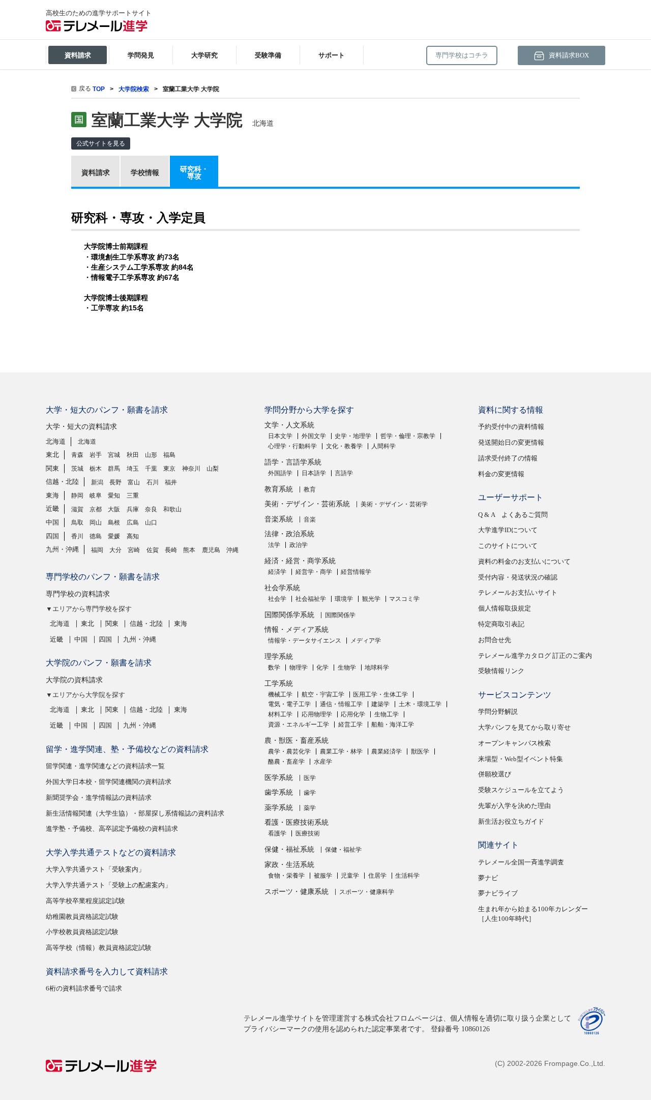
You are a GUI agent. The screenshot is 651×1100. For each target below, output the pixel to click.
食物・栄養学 (286, 875)
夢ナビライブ (498, 893)
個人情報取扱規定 (504, 608)
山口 (151, 522)
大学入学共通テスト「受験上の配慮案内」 (108, 885)
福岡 (97, 550)
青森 (77, 454)
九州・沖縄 (62, 549)
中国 (52, 522)
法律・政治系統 (289, 534)
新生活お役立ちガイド (511, 821)
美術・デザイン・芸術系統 (307, 504)
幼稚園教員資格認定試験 (82, 916)
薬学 (310, 808)
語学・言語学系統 (292, 462)
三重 (133, 495)
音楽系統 (278, 519)
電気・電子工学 (289, 704)
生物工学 (386, 714)
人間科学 (383, 446)
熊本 (189, 550)
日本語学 (314, 473)
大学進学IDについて (508, 530)
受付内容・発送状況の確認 (517, 577)
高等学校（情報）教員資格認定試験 (99, 947)
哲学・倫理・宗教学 (407, 436)
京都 (96, 509)
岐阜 (96, 495)
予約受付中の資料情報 (511, 426)
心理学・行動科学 (292, 446)
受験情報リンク (501, 671)
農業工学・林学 (341, 751)
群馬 (114, 468)
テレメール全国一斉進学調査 (521, 862)
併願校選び (494, 774)
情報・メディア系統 (296, 629)
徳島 (96, 536)
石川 (152, 482)
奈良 (151, 509)
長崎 (171, 550)
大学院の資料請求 (74, 680)
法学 (274, 544)
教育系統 (278, 489)
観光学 (371, 598)
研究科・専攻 (194, 172)
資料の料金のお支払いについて (524, 561)
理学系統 (278, 656)
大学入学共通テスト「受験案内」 (95, 869)
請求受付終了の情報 (508, 458)
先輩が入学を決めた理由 (514, 805)
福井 (171, 482)
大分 (115, 550)
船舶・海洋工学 (392, 724)
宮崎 (134, 550)
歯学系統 (278, 792)
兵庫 (133, 509)
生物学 (347, 667)
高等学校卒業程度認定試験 (85, 901)
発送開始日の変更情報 (511, 442)
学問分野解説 (498, 711)
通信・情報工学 (341, 704)
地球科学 (377, 667)
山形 (151, 454)
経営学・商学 (313, 571)
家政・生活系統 (289, 865)
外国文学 (314, 436)
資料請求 (95, 172)
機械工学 (280, 694)
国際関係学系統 (289, 615)
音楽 (310, 519)
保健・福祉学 (343, 849)
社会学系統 (282, 588)
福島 (169, 454)
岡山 (96, 522)
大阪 (114, 509)
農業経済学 (386, 751)
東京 (169, 468)
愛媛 (114, 536)
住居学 (377, 875)
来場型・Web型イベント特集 (520, 759)
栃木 (96, 468)
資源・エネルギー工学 (298, 724)
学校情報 (145, 172)
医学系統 (278, 777)
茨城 (77, 468)
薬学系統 (278, 808)
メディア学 (365, 640)
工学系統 (278, 683)
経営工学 (350, 724)
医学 (310, 777)
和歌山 (172, 509)
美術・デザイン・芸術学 (394, 504)
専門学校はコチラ (461, 55)
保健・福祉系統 (289, 849)
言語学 (344, 473)
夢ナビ (488, 878)
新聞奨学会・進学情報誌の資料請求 (99, 797)
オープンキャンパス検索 (514, 743)
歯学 (310, 792)
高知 (133, 536)
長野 (115, 482)
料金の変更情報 (501, 474)
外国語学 (280, 473)
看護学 (277, 833)
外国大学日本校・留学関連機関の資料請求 (108, 782)
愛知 (114, 495)
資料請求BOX (568, 55)
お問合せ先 (494, 640)
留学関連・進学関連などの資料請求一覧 (105, 766)
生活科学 (407, 875)
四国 (52, 536)
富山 (134, 482)
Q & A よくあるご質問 (513, 514)
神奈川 (191, 468)
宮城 (114, 454)
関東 (52, 468)
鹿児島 (211, 550)
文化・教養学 (344, 446)
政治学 (298, 544)
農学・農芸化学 (289, 751)
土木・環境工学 (420, 704)
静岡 (77, 495)
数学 (274, 667)
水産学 (323, 761)
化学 (322, 667)
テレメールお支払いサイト (517, 592)
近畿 (52, 508)
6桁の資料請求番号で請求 (84, 988)
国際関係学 (340, 615)
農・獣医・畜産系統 (296, 740)
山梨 (212, 468)
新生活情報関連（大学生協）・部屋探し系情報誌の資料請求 (135, 813)
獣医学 (420, 751)
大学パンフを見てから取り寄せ (524, 727)
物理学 (298, 667)
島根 (114, 522)
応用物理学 (317, 714)
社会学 (277, 598)
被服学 (323, 875)
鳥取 (77, 522)
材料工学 (280, 714)
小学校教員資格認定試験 (82, 932)
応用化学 (353, 714)
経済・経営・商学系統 (300, 561)
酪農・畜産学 (286, 761)
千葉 (151, 468)
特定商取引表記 (501, 624)
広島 (133, 522)
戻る (85, 88)
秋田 (133, 454)
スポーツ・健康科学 (366, 891)
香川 (77, 536)
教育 (310, 489)
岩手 (96, 454)
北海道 (56, 441)
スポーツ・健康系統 (296, 891)
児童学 (350, 875)
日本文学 (280, 436)
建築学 (380, 704)
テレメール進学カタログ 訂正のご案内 (535, 655)
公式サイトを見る (100, 143)
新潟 (97, 482)
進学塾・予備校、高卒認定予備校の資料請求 (112, 828)
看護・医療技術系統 (296, 822)
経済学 (277, 571)
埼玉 (133, 468)
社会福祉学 (310, 598)
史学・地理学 (353, 436)
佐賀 (152, 550)
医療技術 (307, 833)
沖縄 (232, 550)
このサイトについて (508, 545)
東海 (52, 495)
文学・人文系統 (289, 425)
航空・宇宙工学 (323, 694)
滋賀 (77, 509)
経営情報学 (356, 571)
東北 (52, 454)
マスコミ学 (404, 598)
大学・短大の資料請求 (81, 426)
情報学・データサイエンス (304, 640)
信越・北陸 (62, 481)
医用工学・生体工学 (380, 694)
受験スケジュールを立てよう (521, 790)
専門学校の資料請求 (78, 594)
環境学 (344, 598)
